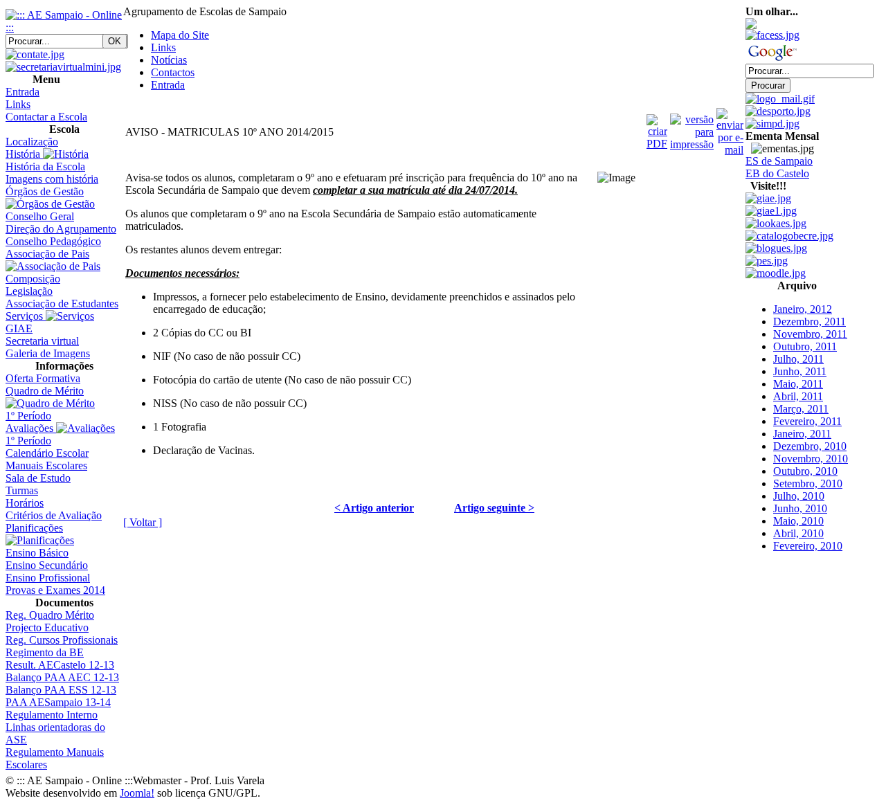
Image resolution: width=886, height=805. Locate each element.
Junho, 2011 (799, 360)
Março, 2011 (801, 398)
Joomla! (137, 793)
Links (163, 47)
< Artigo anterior (374, 508)
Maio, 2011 (798, 373)
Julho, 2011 (798, 348)
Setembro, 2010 (807, 472)
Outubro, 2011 (805, 335)
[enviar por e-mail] (729, 128)
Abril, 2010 (798, 522)
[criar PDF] (657, 128)
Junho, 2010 (800, 497)
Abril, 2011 (798, 385)
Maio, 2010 (798, 510)
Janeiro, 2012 (802, 298)
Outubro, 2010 (805, 460)
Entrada (168, 85)
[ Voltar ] (142, 522)
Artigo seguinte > (494, 508)
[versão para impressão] (692, 128)
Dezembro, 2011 (809, 310)
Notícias (169, 60)
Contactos (173, 72)
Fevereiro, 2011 (807, 410)
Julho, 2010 (798, 485)
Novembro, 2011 (810, 323)
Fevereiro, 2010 (807, 535)
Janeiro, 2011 (802, 422)
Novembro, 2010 (810, 447)
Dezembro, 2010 (810, 435)
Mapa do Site (180, 35)
